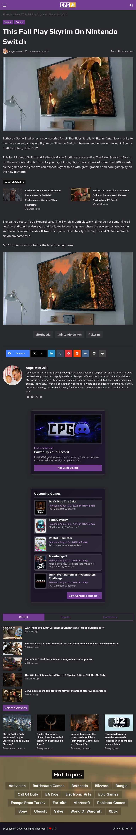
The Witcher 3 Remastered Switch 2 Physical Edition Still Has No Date (65, 675)
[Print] (102, 353)
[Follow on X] (26, 51)
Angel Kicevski (16, 51)
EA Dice (51, 794)
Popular (65, 617)
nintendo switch (70, 334)
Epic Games (108, 794)
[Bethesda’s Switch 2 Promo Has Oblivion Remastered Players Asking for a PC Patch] (80, 194)
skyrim (95, 334)
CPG (54, 828)
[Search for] (131, 6)
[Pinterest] (68, 353)
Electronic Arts (78, 794)
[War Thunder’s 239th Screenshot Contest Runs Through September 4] (12, 632)
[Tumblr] (60, 353)
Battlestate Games (48, 786)
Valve (58, 811)
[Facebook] (32, 397)
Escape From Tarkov (28, 803)
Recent (23, 617)
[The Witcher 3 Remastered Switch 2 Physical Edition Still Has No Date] (12, 680)
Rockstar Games (111, 803)
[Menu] (4, 6)
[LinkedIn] (51, 353)
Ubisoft (40, 811)
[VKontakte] (85, 353)
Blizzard (102, 786)
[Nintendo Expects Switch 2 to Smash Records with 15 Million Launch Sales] (119, 722)
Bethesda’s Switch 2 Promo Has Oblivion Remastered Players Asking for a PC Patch (111, 195)
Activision (17, 786)
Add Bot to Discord (68, 467)
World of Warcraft (86, 811)
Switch (19, 22)
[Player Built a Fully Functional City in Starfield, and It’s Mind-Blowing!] (17, 722)
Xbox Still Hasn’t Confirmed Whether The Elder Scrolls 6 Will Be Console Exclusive (72, 643)
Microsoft (81, 803)
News (17, 14)
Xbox (113, 811)
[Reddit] (77, 353)
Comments (110, 617)
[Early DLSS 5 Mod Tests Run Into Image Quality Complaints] (12, 664)
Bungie (122, 786)
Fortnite (59, 803)
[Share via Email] (94, 353)
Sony (22, 811)
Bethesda (43, 334)
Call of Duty (28, 794)
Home (8, 14)
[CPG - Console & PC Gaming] (68, 4)
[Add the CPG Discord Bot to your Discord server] (68, 429)
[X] (36, 397)
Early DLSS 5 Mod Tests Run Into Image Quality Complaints (58, 659)
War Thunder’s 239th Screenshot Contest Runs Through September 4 (64, 627)
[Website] (28, 397)
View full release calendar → (84, 595)
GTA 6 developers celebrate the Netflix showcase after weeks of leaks (65, 690)
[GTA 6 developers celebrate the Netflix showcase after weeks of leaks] (12, 695)
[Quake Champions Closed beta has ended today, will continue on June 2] (51, 722)
